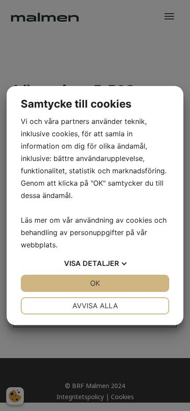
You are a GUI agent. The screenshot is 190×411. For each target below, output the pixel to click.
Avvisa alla (95, 305)
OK (95, 283)
